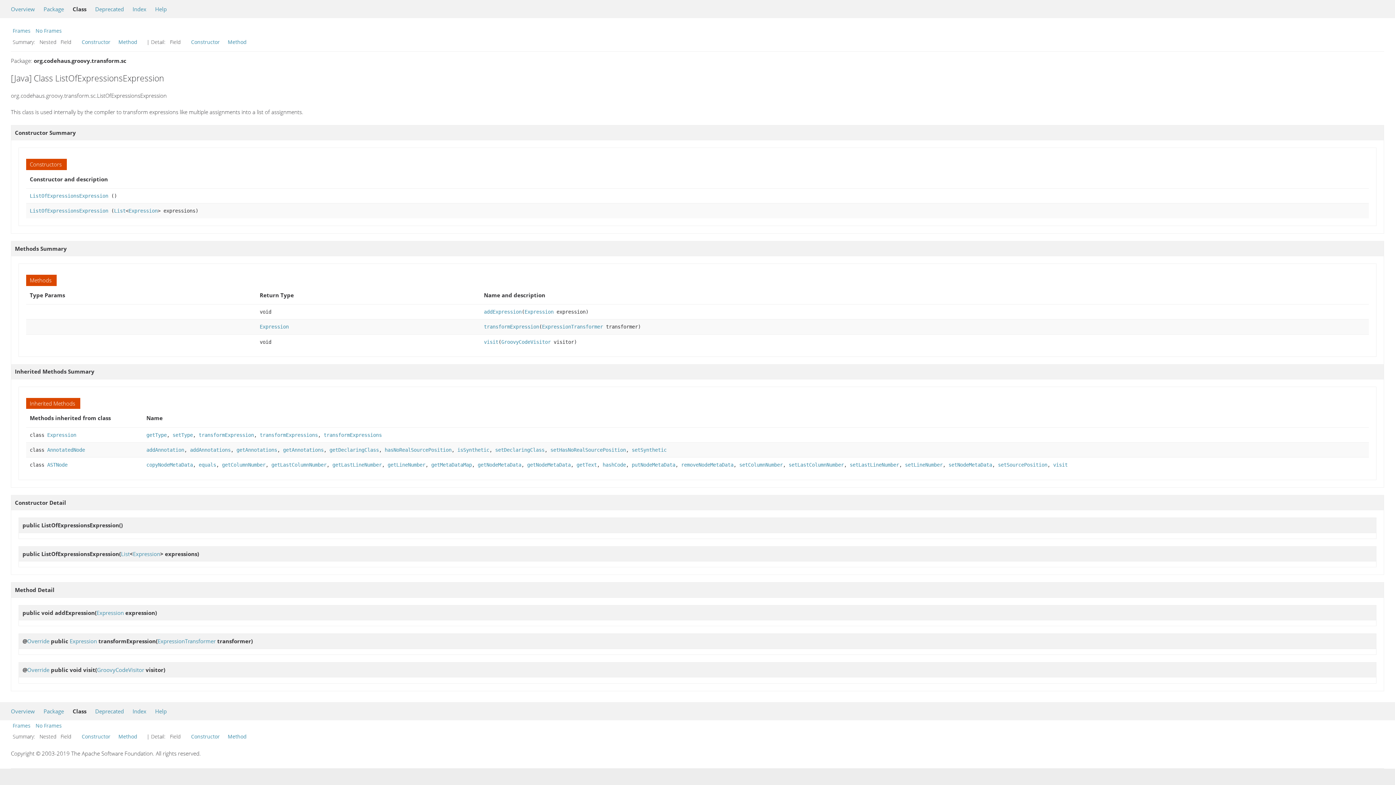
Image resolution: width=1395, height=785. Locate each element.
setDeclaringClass (520, 450)
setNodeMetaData (970, 465)
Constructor (96, 42)
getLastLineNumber (357, 465)
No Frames (49, 30)
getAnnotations (256, 450)
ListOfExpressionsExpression (69, 196)
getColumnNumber (244, 465)
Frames (22, 30)
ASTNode (57, 465)
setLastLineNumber (874, 465)
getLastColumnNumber (299, 465)
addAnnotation (165, 450)
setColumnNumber (761, 465)
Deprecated (109, 9)
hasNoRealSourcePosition (418, 450)
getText (587, 465)
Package (54, 9)
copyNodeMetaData (169, 465)
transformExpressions (289, 435)
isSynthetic (473, 450)
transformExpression (511, 327)
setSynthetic (649, 450)
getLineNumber (406, 465)
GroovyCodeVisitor (526, 342)
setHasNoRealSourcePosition (588, 450)
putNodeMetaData (653, 465)
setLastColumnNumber (816, 465)
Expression (143, 211)
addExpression (503, 312)
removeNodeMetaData (707, 465)
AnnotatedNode (66, 450)
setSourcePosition (1022, 465)
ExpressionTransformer (572, 327)
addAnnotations (210, 450)
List (120, 211)
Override (38, 641)
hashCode (614, 465)
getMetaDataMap (451, 465)
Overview (23, 9)
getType (156, 435)
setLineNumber (924, 465)
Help (161, 9)
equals (207, 465)
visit (491, 342)
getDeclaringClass (354, 450)
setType (183, 435)
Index (139, 9)
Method (127, 42)
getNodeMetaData (499, 465)
